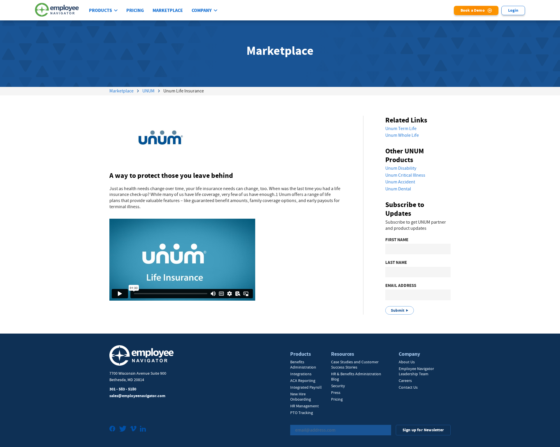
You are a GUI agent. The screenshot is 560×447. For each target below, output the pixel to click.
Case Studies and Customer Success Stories (355, 364)
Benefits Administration (303, 364)
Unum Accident (400, 182)
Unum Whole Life (402, 135)
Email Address (400, 285)
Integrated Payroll (306, 387)
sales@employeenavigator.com (137, 396)
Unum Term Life (400, 128)
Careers (405, 380)
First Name (396, 239)
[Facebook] (112, 429)
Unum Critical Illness (405, 175)
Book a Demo (473, 10)
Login (513, 10)
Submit (397, 310)
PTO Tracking (301, 412)
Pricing (135, 10)
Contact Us (408, 387)
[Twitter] (123, 429)
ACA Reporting (302, 380)
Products (100, 10)
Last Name (396, 262)
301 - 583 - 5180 (122, 389)
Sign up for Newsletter (423, 430)
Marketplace (168, 10)
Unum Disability (400, 168)
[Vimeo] (133, 429)
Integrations (301, 373)
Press (335, 392)
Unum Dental (398, 189)
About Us (407, 361)
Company (202, 10)
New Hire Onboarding (300, 396)
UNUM (148, 91)
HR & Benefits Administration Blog (356, 376)
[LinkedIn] (143, 429)
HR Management (304, 406)
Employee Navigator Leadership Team (416, 371)
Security (338, 385)
